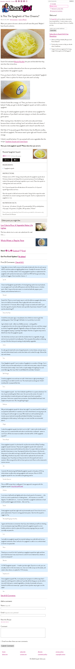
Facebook (16, 250)
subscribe (22, 652)
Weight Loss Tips (57, 9)
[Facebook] (19, 1)
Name (3, 605)
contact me (23, 654)
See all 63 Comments (8, 595)
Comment (4, 626)
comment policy (42, 654)
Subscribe (2, 1)
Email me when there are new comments (15, 641)
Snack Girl (54, 19)
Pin (17, 160)
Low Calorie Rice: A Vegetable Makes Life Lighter (17, 226)
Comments (14, 20)
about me (5, 654)
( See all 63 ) (19, 262)
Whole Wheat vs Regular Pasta (12, 240)
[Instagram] (26, 1)
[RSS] (24, 1)
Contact (13, 1)
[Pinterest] (16, 1)
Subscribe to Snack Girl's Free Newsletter (59, 35)
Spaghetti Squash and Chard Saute (16, 141)
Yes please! (22, 256)
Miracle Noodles (19, 61)
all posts (40, 652)
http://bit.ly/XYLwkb (17, 486)
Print (7, 160)
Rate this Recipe (6, 619)
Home (54, 4)
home (3, 652)
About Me (7, 1)
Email (24, 250)
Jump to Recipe (22, 20)
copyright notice (60, 654)
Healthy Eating (57, 11)
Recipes (54, 6)
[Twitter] (21, 1)
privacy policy (60, 652)
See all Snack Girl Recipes (9, 214)
